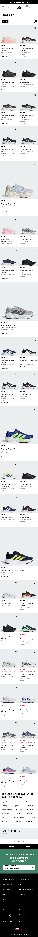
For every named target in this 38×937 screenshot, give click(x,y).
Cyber (5, 900)
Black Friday (23, 894)
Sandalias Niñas (29, 822)
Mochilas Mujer (7, 810)
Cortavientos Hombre (18, 814)
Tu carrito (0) (27, 846)
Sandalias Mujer (5, 806)
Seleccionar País (24, 922)
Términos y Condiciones (26, 910)
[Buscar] (30, 7)
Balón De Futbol (29, 814)
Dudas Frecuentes (24, 879)
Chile (21, 929)
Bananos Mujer (19, 817)
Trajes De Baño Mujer (7, 814)
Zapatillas (5, 802)
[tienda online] (19, 8)
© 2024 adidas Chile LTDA (19, 934)
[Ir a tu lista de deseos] (7, 7)
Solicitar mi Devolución (26, 889)
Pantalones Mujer (17, 822)
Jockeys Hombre (4, 822)
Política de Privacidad (9, 922)
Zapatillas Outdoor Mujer (31, 802)
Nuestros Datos (8, 910)
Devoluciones (7, 889)
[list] (16, 21)
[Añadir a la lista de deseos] (15, 29)
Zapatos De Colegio (17, 806)
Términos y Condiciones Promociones (26, 916)
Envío (5, 894)
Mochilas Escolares (17, 802)
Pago (20, 884)
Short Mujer (18, 810)
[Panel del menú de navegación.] (3, 7)
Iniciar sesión (11, 846)
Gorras (4, 817)
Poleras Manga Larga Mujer (31, 806)
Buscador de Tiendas (9, 879)
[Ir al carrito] (35, 7)
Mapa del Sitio (7, 884)
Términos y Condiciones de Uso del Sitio (10, 916)
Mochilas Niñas (31, 817)
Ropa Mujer (30, 810)
